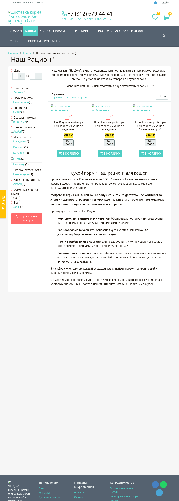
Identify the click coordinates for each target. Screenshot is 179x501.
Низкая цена (21, 174)
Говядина (19, 141)
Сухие (17, 112)
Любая (17, 184)
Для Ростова (101, 31)
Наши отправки (52, 31)
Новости (34, 41)
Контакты (52, 41)
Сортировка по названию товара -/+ (69, 98)
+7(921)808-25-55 (99, 19)
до (27, 76)
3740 (15, 198)
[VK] (147, 2)
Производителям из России (121, 490)
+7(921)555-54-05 (74, 19)
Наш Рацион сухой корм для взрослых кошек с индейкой (68, 126)
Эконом (18, 92)
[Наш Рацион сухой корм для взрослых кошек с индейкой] (68, 108)
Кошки (30, 31)
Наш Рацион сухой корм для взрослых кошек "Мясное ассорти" (150, 126)
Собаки (16, 31)
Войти (165, 2)
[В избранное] (70, 116)
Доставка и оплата (130, 31)
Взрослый (19, 122)
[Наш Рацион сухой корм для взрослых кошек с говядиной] (109, 108)
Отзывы (16, 41)
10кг (68, 143)
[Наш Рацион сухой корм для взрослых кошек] (150, 108)
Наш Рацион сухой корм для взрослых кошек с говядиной (109, 126)
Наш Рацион (21, 102)
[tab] (26, 71)
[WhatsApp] (151, 2)
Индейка (18, 147)
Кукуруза (19, 153)
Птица (17, 159)
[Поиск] (14, 83)
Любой (17, 131)
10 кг (16, 207)
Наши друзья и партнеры (124, 496)
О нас (42, 488)
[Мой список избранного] (67, 117)
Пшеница (19, 164)
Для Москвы (78, 31)
